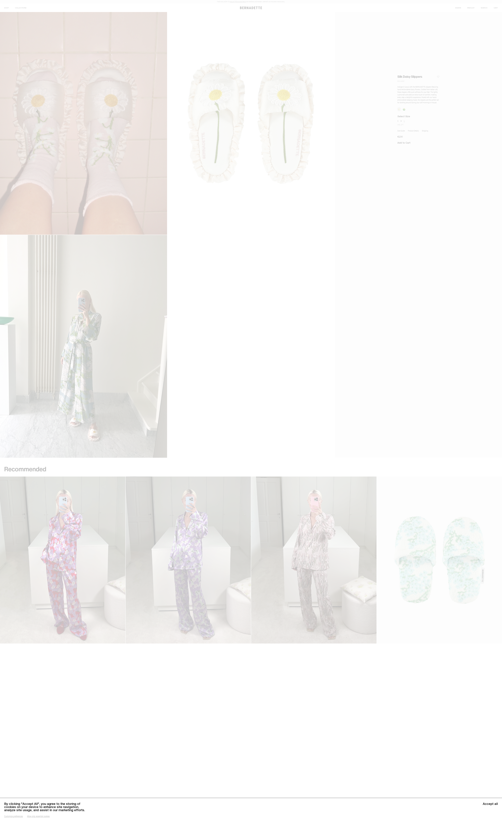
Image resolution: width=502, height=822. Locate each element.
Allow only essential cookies (38, 816)
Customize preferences (13, 816)
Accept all (490, 803)
